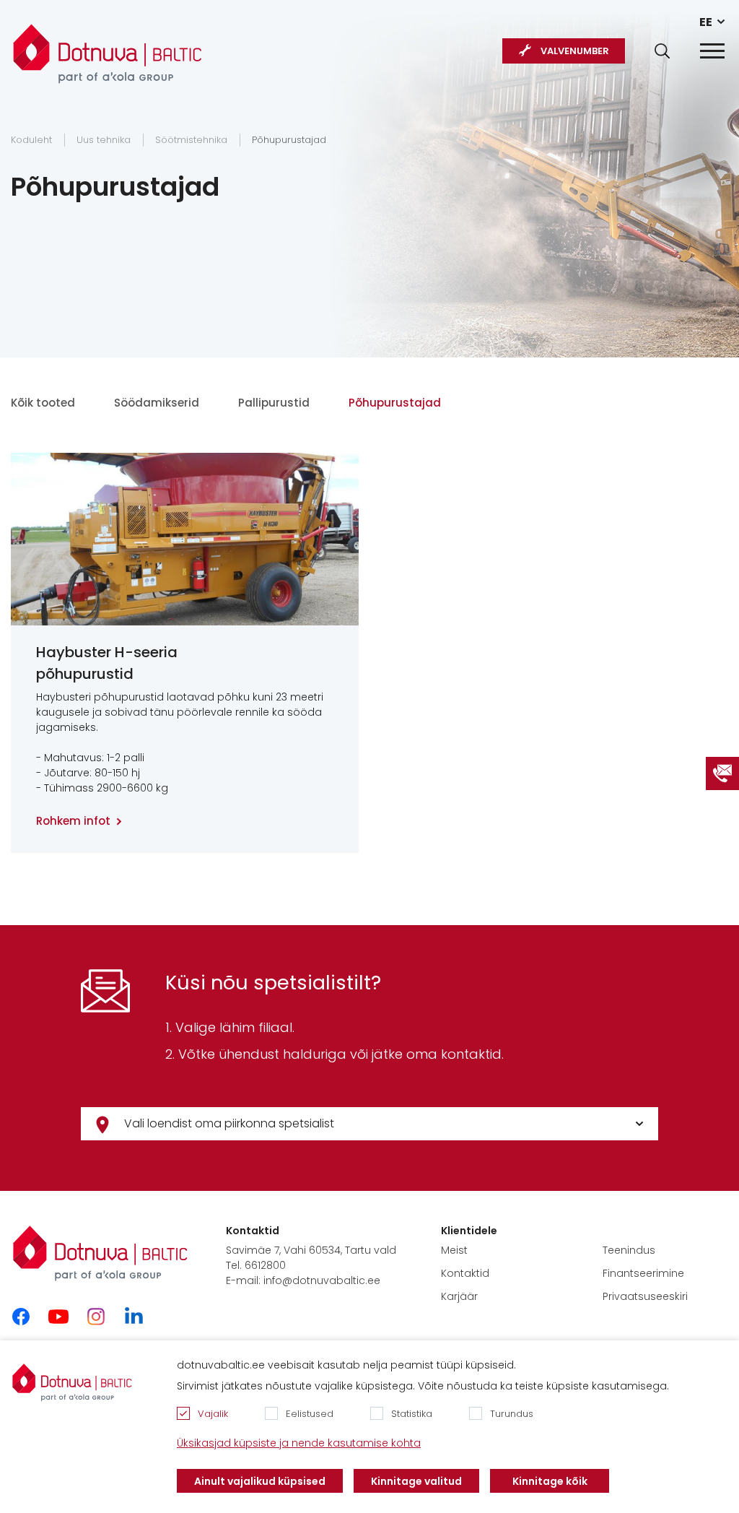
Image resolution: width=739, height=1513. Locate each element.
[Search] (662, 51)
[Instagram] (96, 1316)
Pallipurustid (274, 402)
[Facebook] (21, 1316)
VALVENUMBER (575, 51)
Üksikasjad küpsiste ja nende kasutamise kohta (299, 1443)
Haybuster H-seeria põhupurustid (107, 663)
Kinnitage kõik (549, 1481)
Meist (454, 1250)
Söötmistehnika (191, 140)
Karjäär (459, 1296)
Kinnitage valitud (416, 1481)
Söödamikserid (156, 402)
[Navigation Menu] (712, 50)
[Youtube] (58, 1316)
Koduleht (31, 140)
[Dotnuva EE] (107, 46)
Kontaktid (465, 1273)
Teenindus (629, 1250)
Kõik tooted (43, 402)
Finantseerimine (643, 1273)
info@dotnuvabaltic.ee (321, 1280)
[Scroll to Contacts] (722, 773)
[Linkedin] (133, 1316)
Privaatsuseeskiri (645, 1296)
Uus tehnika (103, 140)
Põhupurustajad (289, 140)
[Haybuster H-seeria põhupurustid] (185, 539)
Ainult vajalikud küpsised (259, 1481)
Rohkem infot (73, 820)
